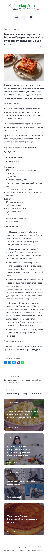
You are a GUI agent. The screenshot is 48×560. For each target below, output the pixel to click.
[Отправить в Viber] (18, 362)
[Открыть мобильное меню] (31, 17)
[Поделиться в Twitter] (14, 362)
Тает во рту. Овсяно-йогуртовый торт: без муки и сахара (22, 519)
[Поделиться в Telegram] (9, 362)
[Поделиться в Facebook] (5, 362)
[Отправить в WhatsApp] (22, 362)
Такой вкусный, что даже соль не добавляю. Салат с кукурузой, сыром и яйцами (23, 414)
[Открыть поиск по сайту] (24, 17)
